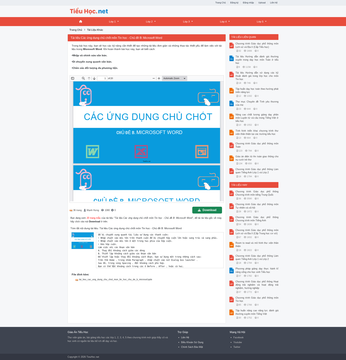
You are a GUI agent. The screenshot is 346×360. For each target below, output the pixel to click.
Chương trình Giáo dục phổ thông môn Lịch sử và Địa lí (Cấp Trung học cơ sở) (257, 232)
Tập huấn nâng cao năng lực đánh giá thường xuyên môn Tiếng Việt (257, 312)
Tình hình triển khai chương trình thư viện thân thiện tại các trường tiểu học (257, 132)
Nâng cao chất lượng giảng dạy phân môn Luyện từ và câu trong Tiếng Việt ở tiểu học (257, 117)
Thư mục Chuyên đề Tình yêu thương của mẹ (257, 103)
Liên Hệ (185, 337)
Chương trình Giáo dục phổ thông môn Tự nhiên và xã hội (257, 206)
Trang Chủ (220, 2)
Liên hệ (274, 2)
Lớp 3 (186, 21)
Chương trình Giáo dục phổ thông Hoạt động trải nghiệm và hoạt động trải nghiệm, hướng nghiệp (257, 284)
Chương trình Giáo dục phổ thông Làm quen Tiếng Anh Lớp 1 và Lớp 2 (257, 171)
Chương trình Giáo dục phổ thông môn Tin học (257, 299)
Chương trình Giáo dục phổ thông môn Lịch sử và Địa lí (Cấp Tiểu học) (257, 45)
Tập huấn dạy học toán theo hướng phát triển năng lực (257, 90)
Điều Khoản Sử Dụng (192, 342)
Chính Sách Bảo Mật (192, 347)
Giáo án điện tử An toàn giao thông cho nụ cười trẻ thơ (257, 158)
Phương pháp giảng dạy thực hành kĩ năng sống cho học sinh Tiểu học (257, 270)
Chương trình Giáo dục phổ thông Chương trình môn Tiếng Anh (257, 219)
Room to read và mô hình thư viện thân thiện (257, 244)
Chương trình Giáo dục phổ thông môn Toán (257, 145)
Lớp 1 (112, 21)
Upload (262, 2)
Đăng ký (234, 2)
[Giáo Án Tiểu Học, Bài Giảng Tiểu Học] (96, 10)
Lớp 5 (260, 21)
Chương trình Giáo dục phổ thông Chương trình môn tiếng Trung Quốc (257, 193)
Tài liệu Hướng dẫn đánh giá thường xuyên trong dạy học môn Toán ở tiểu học (257, 59)
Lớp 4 (223, 21)
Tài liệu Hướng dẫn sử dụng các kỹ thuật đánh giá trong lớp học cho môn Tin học (257, 76)
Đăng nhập (248, 2)
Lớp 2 (149, 21)
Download (209, 210)
